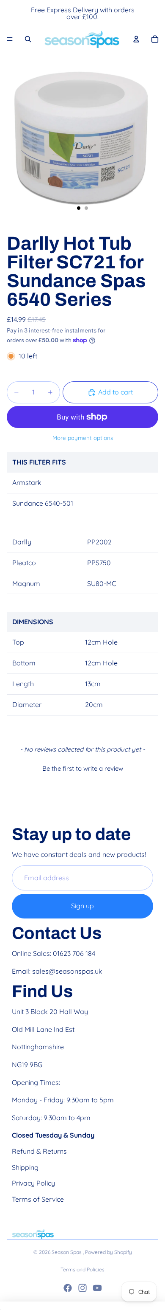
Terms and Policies (82, 1269)
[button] (82, 767)
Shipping (25, 1167)
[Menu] (9, 39)
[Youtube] (97, 1288)
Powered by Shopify (108, 1252)
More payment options (82, 437)
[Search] (28, 39)
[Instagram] (82, 1288)
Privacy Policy (33, 1183)
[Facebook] (68, 1288)
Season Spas (67, 1252)
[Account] (136, 39)
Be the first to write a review (82, 768)
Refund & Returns (39, 1151)
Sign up (82, 906)
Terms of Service (38, 1199)
